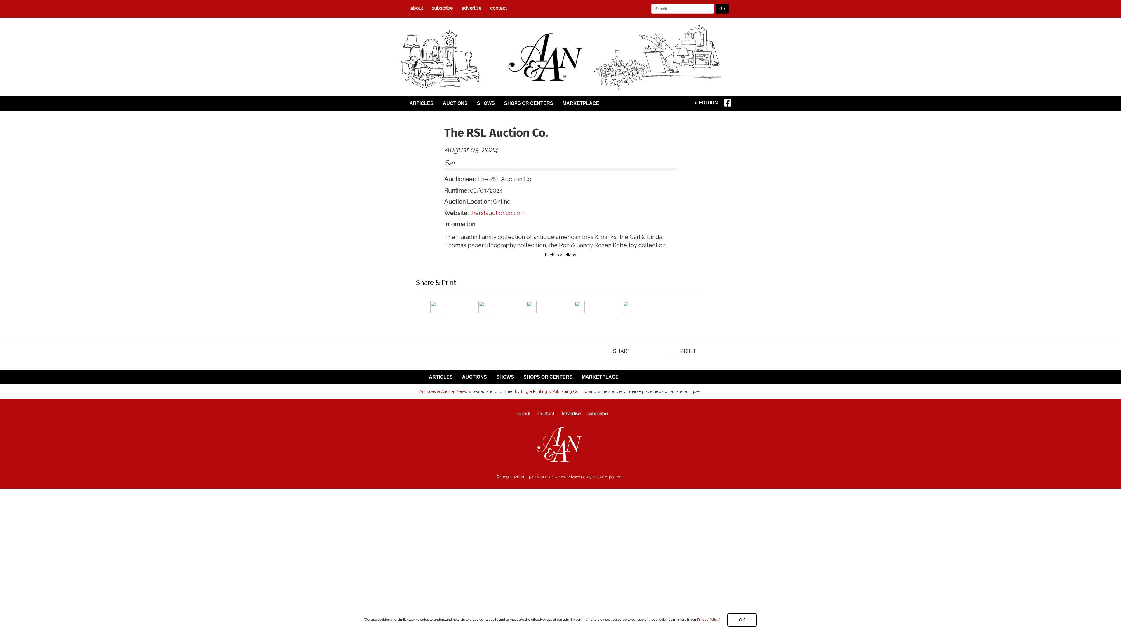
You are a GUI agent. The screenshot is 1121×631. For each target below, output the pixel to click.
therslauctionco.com (497, 212)
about (416, 8)
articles (422, 103)
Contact (498, 8)
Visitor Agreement (609, 477)
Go (722, 8)
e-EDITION (706, 102)
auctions (455, 103)
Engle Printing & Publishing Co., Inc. (554, 391)
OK (742, 620)
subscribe (442, 8)
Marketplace (581, 103)
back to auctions (560, 255)
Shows (486, 103)
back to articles (430, 323)
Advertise (471, 8)
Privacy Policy (707, 620)
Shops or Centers (528, 103)
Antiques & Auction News (443, 391)
